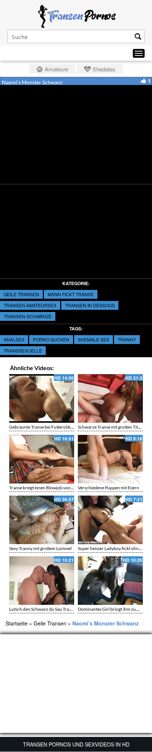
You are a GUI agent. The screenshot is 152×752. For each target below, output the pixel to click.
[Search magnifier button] (138, 36)
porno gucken (51, 339)
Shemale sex (93, 339)
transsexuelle (23, 350)
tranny (127, 339)
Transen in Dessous (90, 305)
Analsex (14, 339)
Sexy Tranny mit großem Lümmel (40, 548)
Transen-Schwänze (28, 316)
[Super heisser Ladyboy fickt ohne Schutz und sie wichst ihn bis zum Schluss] (110, 520)
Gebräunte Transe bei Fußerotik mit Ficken (50, 427)
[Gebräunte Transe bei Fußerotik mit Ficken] (41, 398)
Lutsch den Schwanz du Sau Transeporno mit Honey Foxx (64, 609)
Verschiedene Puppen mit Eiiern (108, 487)
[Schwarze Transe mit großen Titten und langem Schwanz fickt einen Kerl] (110, 398)
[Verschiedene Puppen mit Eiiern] (110, 459)
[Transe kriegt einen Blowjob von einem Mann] (41, 459)
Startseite (17, 623)
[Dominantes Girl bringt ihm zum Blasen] (110, 580)
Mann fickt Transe (71, 294)
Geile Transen (21, 294)
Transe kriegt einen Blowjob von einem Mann (52, 487)
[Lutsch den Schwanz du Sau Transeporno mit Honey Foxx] (41, 580)
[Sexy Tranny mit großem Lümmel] (41, 520)
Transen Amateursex (30, 305)
